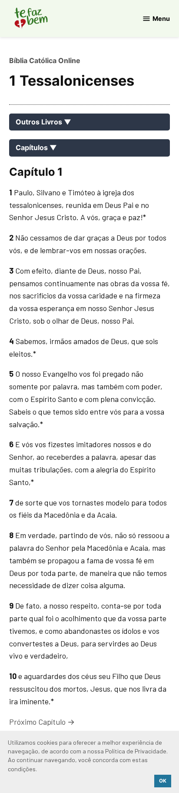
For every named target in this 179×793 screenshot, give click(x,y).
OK (162, 781)
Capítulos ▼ (36, 147)
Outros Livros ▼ (43, 121)
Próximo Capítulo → (42, 721)
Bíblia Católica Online (44, 60)
